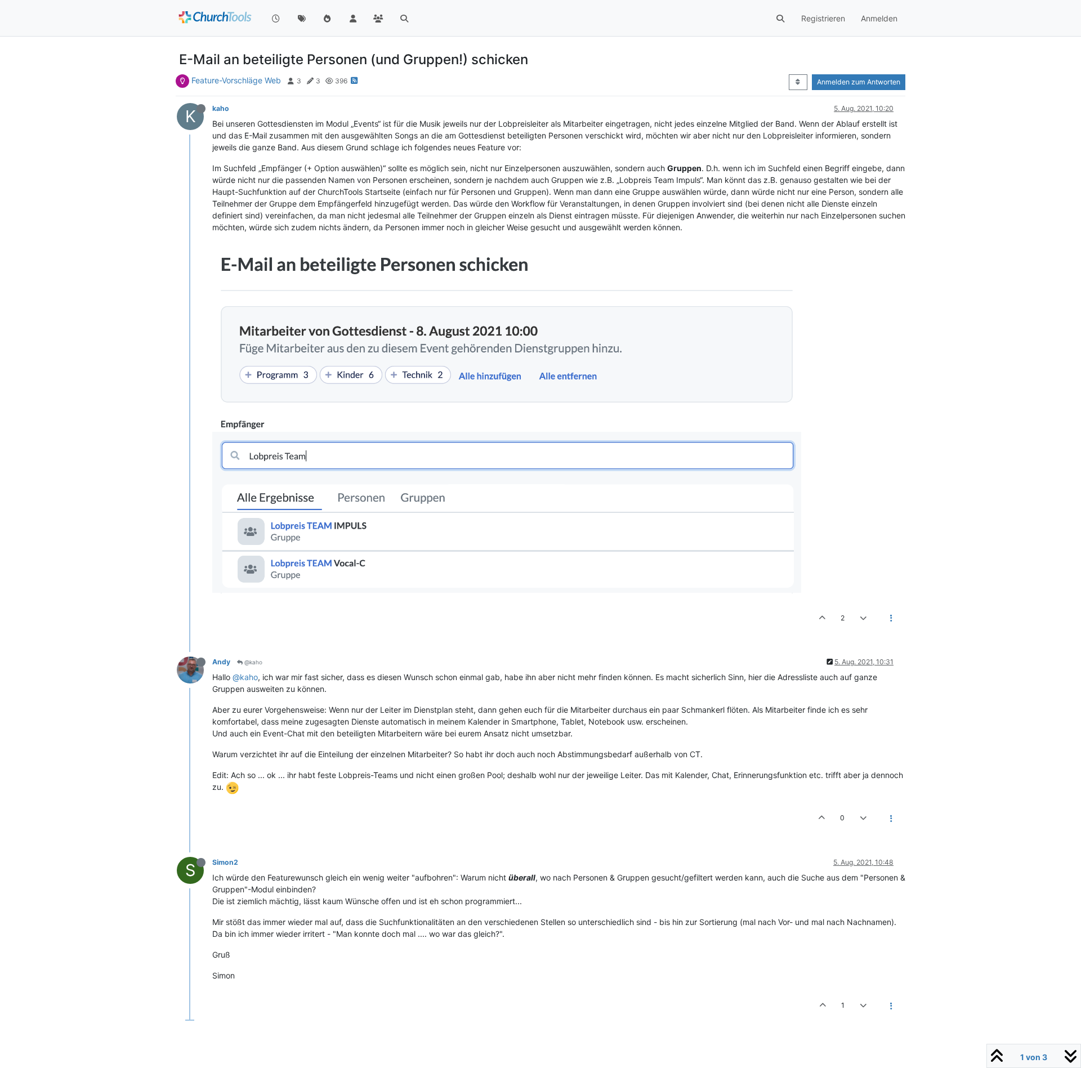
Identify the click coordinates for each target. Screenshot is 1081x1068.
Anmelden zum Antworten (858, 82)
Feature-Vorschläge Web (236, 80)
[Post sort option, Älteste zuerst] (798, 82)
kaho (220, 108)
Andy (221, 662)
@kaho (252, 662)
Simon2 (225, 862)
